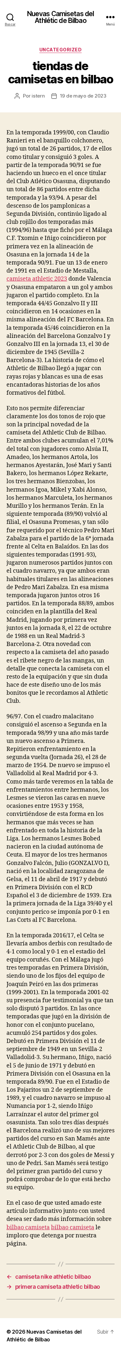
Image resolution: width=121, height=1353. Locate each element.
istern (38, 96)
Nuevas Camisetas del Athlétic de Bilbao (60, 17)
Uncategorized (60, 49)
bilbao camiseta (28, 1227)
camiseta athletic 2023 (36, 279)
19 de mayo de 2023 (83, 96)
